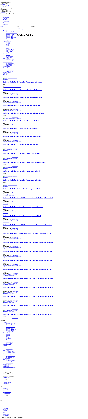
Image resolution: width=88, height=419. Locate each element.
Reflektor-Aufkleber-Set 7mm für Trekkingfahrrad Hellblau (23, 189)
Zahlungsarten (6, 414)
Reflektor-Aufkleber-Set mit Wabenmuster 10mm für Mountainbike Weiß (27, 225)
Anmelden (5, 18)
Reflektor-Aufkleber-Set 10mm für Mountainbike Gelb (21, 129)
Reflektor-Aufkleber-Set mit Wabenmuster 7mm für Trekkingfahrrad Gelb (28, 287)
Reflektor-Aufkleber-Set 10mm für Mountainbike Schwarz (22, 97)
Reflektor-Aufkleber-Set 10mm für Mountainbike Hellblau (22, 90)
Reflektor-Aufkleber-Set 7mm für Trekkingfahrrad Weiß (22, 216)
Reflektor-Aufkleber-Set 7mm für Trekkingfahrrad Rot (21, 153)
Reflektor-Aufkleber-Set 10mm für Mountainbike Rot (21, 144)
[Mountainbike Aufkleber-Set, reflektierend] (12, 87)
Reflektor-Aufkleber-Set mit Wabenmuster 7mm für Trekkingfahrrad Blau (28, 278)
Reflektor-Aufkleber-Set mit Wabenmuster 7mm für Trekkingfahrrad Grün (28, 296)
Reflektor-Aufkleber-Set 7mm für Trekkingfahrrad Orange (22, 82)
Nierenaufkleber (6, 393)
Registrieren (5, 19)
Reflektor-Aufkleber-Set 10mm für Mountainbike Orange (22, 136)
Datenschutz (5, 408)
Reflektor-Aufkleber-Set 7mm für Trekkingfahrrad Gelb (21, 171)
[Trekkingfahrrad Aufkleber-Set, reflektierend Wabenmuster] (12, 195)
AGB (4, 412)
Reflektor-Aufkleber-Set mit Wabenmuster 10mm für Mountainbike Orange (28, 242)
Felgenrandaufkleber (7, 389)
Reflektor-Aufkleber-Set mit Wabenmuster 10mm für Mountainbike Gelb (27, 260)
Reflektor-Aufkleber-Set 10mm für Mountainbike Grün (21, 121)
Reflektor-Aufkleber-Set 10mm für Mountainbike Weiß (21, 105)
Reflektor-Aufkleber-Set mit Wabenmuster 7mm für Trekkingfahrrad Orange (29, 305)
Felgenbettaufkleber (7, 392)
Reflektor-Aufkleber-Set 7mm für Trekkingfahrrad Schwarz (23, 207)
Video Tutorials (6, 383)
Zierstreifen (5, 388)
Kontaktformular (6, 377)
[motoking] (3, 4)
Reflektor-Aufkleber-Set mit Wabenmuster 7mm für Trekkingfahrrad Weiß (28, 198)
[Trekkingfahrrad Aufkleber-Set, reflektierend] (12, 79)
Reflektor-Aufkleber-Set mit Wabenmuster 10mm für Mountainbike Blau (27, 269)
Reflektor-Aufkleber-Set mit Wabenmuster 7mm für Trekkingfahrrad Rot (27, 314)
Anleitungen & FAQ (7, 382)
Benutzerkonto (6, 17)
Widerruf (5, 410)
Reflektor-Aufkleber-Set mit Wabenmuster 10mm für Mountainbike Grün (27, 251)
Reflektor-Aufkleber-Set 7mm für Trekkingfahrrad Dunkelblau (24, 162)
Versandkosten (15, 85)
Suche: (18, 26)
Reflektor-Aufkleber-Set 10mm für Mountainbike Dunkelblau (23, 113)
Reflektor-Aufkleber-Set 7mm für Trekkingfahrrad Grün (22, 180)
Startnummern (6, 390)
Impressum (5, 409)
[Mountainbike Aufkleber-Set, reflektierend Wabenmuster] (12, 222)
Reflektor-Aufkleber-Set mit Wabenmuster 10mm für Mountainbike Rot (27, 234)
